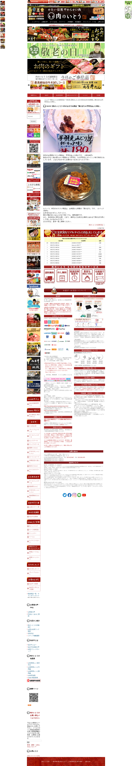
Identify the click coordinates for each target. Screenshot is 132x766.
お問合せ (62, 424)
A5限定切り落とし (34, 461)
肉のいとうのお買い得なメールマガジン (35, 715)
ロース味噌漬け (34, 529)
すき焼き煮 (32, 426)
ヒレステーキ (33, 440)
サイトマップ (86, 22)
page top (101, 228)
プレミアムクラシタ (34, 430)
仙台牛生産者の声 (33, 647)
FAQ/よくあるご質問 (34, 615)
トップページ (35, 22)
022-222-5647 (70, 457)
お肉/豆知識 (31, 675)
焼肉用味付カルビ (34, 496)
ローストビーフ (34, 457)
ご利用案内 (70, 22)
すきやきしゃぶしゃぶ (34, 452)
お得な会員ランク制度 (33, 630)
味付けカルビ (33, 466)
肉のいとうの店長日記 (57, 99)
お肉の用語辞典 (33, 677)
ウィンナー (32, 533)
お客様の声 (44, 22)
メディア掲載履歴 (33, 635)
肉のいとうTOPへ (46, 761)
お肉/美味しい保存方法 (34, 664)
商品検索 (33, 121)
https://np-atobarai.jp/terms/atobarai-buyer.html (56, 406)
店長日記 (31, 633)
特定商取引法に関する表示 (76, 761)
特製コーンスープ (34, 558)
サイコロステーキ (34, 470)
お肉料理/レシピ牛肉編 (34, 668)
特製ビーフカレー (34, 553)
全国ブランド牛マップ (33, 650)
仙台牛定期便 (33, 516)
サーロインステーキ (34, 436)
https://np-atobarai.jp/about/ (51, 410)
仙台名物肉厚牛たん (34, 404)
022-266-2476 (81, 457)
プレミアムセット (34, 573)
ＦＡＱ (94, 22)
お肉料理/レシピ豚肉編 (34, 672)
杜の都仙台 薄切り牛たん (34, 415)
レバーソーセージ (34, 541)
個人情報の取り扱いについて (60, 761)
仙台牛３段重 (33, 584)
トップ (46, 99)
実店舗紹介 (78, 22)
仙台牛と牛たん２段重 (34, 588)
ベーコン (32, 537)
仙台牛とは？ (32, 645)
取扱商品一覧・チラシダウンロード (33, 594)
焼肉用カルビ (33, 486)
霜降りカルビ (33, 448)
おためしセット (34, 569)
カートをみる (53, 22)
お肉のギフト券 (34, 507)
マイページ (62, 22)
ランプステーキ (34, 444)
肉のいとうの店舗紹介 (33, 626)
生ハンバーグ (33, 526)
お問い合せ (101, 22)
